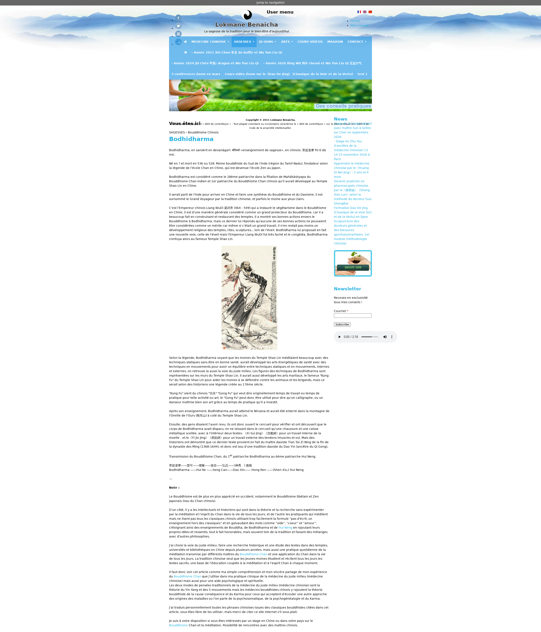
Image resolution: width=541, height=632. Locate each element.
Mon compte (359, 25)
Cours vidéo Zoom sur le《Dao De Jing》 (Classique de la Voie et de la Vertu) (289, 74)
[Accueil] (246, 15)
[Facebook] (178, 20)
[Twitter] (178, 28)
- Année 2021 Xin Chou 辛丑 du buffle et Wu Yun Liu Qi (236, 52)
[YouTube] (178, 36)
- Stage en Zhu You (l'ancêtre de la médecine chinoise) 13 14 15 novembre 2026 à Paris (352, 150)
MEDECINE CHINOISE (209, 41)
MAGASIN (335, 41)
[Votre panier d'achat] (185, 52)
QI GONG (266, 41)
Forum (355, 21)
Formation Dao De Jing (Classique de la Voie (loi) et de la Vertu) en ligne (353, 212)
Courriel (341, 311)
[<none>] (185, 41)
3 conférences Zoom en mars (195, 74)
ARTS (286, 41)
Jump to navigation (271, 2)
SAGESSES (243, 41)
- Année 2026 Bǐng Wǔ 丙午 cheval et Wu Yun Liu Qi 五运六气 (312, 63)
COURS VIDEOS (310, 41)
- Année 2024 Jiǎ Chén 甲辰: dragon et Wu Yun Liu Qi (215, 63)
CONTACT (356, 41)
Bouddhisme (178, 625)
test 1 (362, 74)
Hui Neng (285, 527)
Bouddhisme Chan (253, 554)
